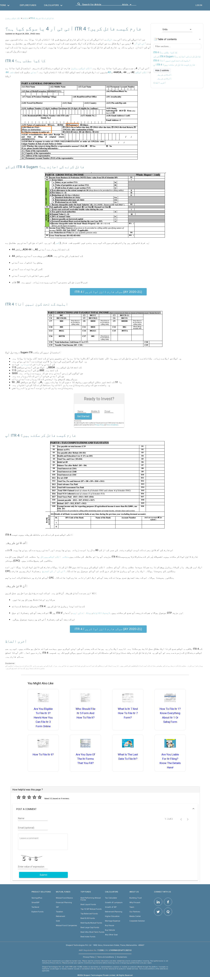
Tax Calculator (111, 898)
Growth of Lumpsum (114, 902)
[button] (105, 809)
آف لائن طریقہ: (164, 75)
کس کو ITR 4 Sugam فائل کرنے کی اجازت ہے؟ (176, 56)
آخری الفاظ (159, 82)
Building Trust (135, 898)
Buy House (109, 925)
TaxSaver (35, 907)
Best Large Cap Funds (90, 927)
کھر (57, 242)
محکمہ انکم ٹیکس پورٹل (55, 556)
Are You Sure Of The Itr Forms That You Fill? (85, 759)
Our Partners (134, 911)
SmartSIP (35, 902)
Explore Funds (37, 911)
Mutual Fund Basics (64, 898)
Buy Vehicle (110, 930)
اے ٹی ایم (79, 612)
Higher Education (112, 916)
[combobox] (97, 5)
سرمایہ (24, 364)
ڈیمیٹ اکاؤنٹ (101, 612)
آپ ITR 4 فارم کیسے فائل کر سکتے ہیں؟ (174, 64)
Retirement (60, 916)
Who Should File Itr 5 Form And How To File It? (85, 713)
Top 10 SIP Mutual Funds (91, 909)
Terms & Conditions (105, 957)
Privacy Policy (99, 425)
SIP (57, 907)
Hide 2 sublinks (162, 70)
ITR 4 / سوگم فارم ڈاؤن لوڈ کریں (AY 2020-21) (108, 291)
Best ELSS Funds (88, 918)
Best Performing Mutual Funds (91, 899)
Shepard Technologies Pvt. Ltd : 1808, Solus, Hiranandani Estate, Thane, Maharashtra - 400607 (105, 945)
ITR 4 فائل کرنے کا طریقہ (42, 18)
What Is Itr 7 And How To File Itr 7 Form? (128, 713)
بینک (89, 612)
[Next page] (187, 819)
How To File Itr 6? (43, 754)
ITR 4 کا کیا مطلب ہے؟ (165, 52)
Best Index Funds (88, 936)
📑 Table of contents (165, 39)
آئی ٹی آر (140, 43)
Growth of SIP (110, 907)
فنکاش (25, 18)
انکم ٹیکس (142, 72)
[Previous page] (181, 819)
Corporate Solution (137, 921)
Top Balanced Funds (89, 913)
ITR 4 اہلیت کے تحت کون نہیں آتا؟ (171, 60)
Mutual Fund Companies (66, 925)
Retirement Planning (113, 911)
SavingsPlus (37, 898)
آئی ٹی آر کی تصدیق (53, 571)
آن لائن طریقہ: (164, 78)
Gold (58, 921)
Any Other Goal (111, 934)
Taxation (59, 911)
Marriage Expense (112, 921)
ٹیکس (109, 39)
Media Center (135, 916)
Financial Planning (64, 902)
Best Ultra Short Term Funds (92, 932)
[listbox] (177, 29)
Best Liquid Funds (88, 904)
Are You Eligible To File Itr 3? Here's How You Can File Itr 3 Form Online (43, 717)
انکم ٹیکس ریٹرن (13, 18)
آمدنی (34, 72)
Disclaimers (122, 957)
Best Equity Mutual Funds (91, 923)
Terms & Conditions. (112, 425)
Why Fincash (134, 902)
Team (131, 907)
